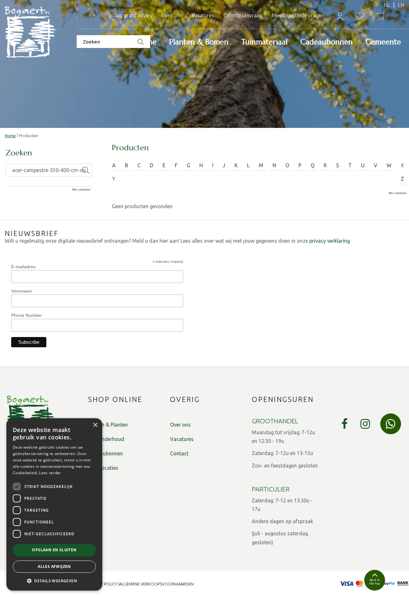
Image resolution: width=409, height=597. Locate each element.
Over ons (180, 425)
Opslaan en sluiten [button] (54, 550)
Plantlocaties (103, 468)
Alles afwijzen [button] (54, 566)
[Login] (340, 16)
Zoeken (18, 153)
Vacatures (182, 439)
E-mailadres (23, 266)
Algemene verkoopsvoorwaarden (156, 584)
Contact (179, 453)
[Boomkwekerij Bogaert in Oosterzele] (30, 32)
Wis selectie (397, 193)
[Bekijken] (381, 16)
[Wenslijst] (359, 16)
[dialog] (54, 504)
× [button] (95, 425)
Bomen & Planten (108, 425)
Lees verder (50, 472)
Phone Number (26, 315)
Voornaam (21, 291)
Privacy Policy (102, 584)
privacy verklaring (329, 241)
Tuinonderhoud (106, 439)
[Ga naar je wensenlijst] (359, 16)
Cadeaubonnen (105, 453)
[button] (54, 580)
